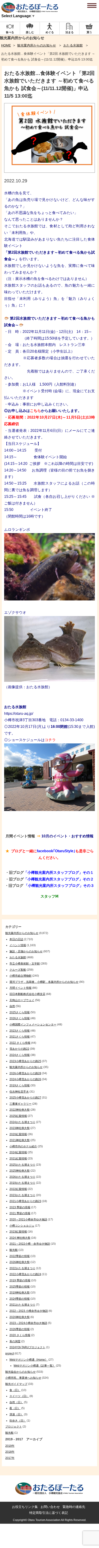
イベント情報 (17, 945)
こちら (35, 411)
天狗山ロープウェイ (21, 1000)
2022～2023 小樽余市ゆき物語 (28, 1310)
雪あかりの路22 (19, 1048)
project (9, 1353)
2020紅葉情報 (18, 1134)
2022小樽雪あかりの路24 (25, 1274)
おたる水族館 (73, 45)
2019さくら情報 (19, 1085)
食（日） (14, 1390)
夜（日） (14, 1408)
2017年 (10, 1458)
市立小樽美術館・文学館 (24, 963)
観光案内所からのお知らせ (36, 45)
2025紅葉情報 (18, 1116)
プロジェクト (13, 1426)
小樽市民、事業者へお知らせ (23, 1377)
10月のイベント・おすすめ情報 (67, 836)
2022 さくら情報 (19, 1042)
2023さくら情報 (19, 1030)
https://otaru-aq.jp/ (18, 713)
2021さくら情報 (19, 1036)
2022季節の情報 (19, 1256)
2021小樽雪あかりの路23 (25, 1201)
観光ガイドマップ (16, 1384)
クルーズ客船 (17, 969)
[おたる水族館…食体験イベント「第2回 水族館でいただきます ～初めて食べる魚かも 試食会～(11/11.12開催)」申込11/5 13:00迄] (49, 171)
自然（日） (16, 1402)
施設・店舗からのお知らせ (26, 951)
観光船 (13, 1250)
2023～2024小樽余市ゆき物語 (28, 1323)
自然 (12, 1006)
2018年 (10, 1451)
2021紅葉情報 (18, 1158)
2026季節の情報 (19, 1329)
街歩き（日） (17, 1420)
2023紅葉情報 (18, 1231)
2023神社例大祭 (19, 1128)
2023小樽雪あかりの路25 (25, 1061)
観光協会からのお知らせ (20, 1371)
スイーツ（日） (19, 1396)
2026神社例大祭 (19, 1262)
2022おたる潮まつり (22, 1268)
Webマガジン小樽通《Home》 (28, 1359)
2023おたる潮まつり (22, 1195)
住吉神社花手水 (19, 1091)
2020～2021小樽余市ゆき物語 (28, 1219)
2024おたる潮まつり (22, 1122)
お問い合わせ (50, 1507)
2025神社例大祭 (19, 1170)
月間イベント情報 (20, 987)
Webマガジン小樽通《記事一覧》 (34, 1365)
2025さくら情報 (19, 1012)
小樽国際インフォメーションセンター (32, 1024)
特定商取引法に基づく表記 (48, 1513)
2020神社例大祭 (19, 1317)
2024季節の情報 (19, 1298)
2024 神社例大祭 (19, 1237)
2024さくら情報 (19, 1055)
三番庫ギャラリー (20, 1103)
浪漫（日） (16, 1414)
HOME (6, 45)
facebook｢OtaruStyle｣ (56, 851)
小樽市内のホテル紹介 (23, 1146)
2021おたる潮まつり (22, 1304)
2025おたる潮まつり (22, 1164)
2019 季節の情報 (19, 1280)
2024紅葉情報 (18, 1152)
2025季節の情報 (19, 1286)
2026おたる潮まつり (22, 1176)
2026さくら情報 (19, 1018)
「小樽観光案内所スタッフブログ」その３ (59, 886)
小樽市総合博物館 (20, 975)
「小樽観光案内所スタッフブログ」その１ (59, 872)
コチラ (50, 740)
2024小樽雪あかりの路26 (25, 1079)
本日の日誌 (16, 939)
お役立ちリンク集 (25, 1507)
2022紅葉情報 (18, 1189)
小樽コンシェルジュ (21, 1225)
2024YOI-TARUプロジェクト (27, 1347)
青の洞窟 (14, 1341)
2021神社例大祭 (19, 1140)
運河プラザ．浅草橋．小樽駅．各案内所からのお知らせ (44, 982)
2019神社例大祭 (19, 1292)
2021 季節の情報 (19, 1213)
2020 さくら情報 (19, 1335)
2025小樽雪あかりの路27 (25, 1097)
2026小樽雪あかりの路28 (25, 1073)
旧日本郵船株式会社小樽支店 (27, 994)
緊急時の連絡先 (74, 1507)
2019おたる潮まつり (22, 1182)
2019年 (10, 1445)
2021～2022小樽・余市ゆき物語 (29, 1243)
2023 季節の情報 (19, 1207)
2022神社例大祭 (19, 1109)
